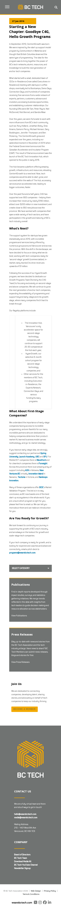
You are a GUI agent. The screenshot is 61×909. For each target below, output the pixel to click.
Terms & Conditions (31, 894)
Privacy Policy (50, 891)
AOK (27, 470)
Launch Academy (26, 456)
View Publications (19, 615)
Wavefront (41, 460)
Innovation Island (36, 474)
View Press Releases (20, 662)
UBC (37, 456)
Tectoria (21, 477)
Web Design (36, 891)
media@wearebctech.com (25, 817)
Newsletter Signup (22, 868)
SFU (45, 456)
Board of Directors (22, 854)
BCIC (41, 487)
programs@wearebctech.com (22, 553)
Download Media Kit (22, 861)
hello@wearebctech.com (25, 814)
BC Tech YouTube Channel (26, 865)
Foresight (43, 463)
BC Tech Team (20, 858)
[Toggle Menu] (7, 6)
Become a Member (24, 709)
